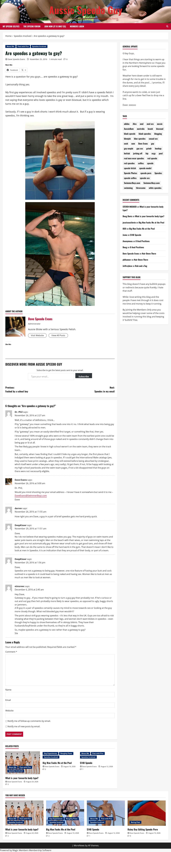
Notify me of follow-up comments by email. (29, 721)
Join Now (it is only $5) (55, 26)
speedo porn (145, 173)
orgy (154, 153)
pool (161, 153)
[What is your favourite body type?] (22, 762)
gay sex (140, 148)
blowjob (127, 138)
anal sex (150, 123)
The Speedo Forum (31, 26)
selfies (141, 163)
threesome (140, 187)
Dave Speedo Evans (16, 59)
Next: (104, 389)
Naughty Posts (66, 753)
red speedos (129, 163)
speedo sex (145, 178)
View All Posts (58, 335)
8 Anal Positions (143, 241)
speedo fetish (130, 168)
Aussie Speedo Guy (85, 10)
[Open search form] (167, 26)
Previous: (16, 389)
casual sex (153, 138)
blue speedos (139, 138)
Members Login (77, 26)
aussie (159, 123)
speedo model (145, 168)
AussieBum (129, 128)
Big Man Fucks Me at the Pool (57, 763)
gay (152, 143)
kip (147, 153)
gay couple (128, 148)
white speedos (155, 187)
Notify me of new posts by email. (24, 726)
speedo (150, 163)
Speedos (158, 173)
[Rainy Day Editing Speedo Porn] (147, 813)
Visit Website (37, 335)
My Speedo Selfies (11, 26)
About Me (10, 46)
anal (141, 123)
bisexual (159, 128)
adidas (126, 123)
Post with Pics (23, 46)
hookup (158, 148)
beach (150, 128)
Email (8, 700)
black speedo (129, 133)
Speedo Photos (130, 173)
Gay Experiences (50, 753)
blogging (158, 133)
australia (140, 128)
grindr (149, 148)
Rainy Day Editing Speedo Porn (143, 829)
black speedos (145, 133)
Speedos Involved (39, 46)
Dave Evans (21, 479)
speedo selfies (130, 178)
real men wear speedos (134, 158)
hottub (127, 153)
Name (8, 689)
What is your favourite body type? (21, 778)
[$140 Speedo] (106, 813)
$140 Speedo (86, 763)
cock (126, 143)
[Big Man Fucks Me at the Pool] (65, 813)
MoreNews (79, 845)
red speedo (152, 158)
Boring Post (135, 822)
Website (9, 710)
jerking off (137, 153)
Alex (135, 123)
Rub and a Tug (141, 265)
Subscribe (84, 376)
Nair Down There (149, 253)
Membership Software (40, 850)
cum (133, 143)
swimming (128, 187)
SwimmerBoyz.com (132, 183)
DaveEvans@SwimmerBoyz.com (31, 495)
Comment (11, 651)
